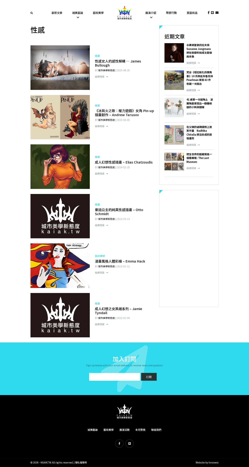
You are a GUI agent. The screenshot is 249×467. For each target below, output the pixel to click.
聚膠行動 (171, 13)
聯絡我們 (156, 429)
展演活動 (124, 429)
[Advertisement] (188, 248)
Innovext (214, 462)
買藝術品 (192, 13)
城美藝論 (77, 13)
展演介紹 (150, 13)
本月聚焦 (140, 429)
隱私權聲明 (81, 462)
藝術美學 (98, 13)
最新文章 (56, 13)
